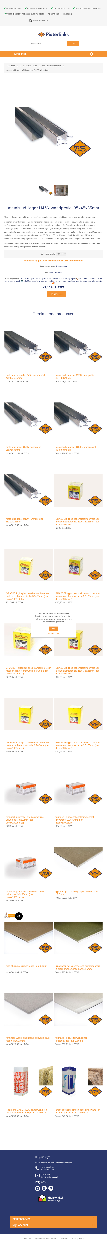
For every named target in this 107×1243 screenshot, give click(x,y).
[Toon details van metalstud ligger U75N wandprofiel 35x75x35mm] (28, 418)
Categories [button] (20, 54)
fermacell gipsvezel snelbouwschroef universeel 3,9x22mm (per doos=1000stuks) (25, 820)
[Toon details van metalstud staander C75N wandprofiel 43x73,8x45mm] (78, 347)
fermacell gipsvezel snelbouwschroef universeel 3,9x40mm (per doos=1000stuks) (25, 894)
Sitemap (27, 1238)
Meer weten (53, 633)
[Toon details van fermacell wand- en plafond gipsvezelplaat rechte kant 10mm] (28, 1009)
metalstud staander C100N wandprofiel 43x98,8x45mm (75, 448)
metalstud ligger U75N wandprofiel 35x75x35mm (24, 448)
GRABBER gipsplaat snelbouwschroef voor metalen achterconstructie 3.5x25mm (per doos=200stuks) (77, 522)
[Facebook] (37, 1188)
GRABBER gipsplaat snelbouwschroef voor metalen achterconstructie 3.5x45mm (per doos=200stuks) (77, 671)
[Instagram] (44, 1188)
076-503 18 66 (47, 1170)
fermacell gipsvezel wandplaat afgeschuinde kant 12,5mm (71, 1039)
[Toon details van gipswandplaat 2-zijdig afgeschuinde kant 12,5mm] (78, 863)
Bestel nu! (57, 294)
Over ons (64, 1238)
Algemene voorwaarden (45, 1238)
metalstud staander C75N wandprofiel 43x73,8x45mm (74, 376)
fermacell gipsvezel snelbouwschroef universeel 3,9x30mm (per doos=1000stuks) (74, 820)
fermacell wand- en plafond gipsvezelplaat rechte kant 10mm (27, 1039)
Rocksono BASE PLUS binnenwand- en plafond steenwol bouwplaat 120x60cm (26, 1111)
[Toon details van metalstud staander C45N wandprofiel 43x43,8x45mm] (28, 347)
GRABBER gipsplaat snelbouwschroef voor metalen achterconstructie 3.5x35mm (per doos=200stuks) (77, 596)
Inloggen (67, 14)
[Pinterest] (50, 1188)
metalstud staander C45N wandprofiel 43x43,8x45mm (25, 376)
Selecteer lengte (48, 254)
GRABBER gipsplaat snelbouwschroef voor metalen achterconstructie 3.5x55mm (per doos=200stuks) (77, 745)
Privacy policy (78, 1238)
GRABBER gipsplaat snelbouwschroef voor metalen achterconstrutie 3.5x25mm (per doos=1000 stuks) (28, 596)
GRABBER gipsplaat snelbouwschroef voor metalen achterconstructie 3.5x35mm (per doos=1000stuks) (28, 671)
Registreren (54, 14)
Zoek (73, 43)
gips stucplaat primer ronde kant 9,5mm (26, 966)
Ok (53, 629)
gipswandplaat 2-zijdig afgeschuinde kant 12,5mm (76, 893)
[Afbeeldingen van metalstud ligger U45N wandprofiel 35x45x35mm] (46, 190)
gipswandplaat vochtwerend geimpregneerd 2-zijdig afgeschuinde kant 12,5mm (77, 967)
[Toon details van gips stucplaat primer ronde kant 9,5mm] (28, 937)
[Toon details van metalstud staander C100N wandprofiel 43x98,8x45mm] (78, 418)
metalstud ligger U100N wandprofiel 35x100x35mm (24, 520)
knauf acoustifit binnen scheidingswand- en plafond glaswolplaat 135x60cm (77, 1111)
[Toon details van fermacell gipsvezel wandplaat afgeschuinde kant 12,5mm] (78, 1009)
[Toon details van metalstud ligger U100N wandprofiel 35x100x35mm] (28, 490)
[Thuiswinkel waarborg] (53, 1198)
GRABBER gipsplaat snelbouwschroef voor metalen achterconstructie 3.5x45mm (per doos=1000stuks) (28, 745)
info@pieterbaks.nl (49, 1177)
